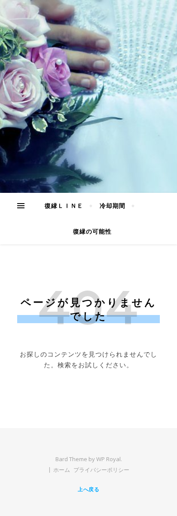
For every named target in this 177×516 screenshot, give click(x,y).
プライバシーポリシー (101, 470)
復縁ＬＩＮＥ (64, 205)
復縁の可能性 (92, 231)
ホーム (61, 470)
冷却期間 (112, 205)
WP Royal (108, 459)
